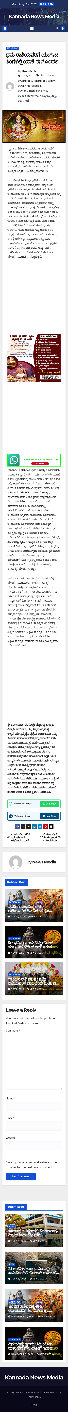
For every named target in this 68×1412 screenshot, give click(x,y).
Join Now (51, 803)
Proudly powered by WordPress (23, 1392)
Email (10, 1118)
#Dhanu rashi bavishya (32, 90)
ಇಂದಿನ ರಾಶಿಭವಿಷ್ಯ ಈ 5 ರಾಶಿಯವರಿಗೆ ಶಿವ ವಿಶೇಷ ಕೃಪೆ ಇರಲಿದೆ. (28, 910)
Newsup (54, 1392)
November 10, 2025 (23, 1316)
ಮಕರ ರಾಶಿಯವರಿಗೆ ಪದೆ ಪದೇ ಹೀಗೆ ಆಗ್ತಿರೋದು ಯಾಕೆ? (20, 837)
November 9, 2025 (22, 1354)
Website (11, 1137)
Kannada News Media (34, 16)
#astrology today (44, 80)
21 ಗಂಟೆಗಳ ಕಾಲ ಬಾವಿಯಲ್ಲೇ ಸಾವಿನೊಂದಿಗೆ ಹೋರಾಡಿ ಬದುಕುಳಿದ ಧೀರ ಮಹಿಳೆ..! (33, 1272)
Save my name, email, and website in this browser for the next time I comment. (31, 1165)
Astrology (12, 48)
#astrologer (47, 75)
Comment (13, 1030)
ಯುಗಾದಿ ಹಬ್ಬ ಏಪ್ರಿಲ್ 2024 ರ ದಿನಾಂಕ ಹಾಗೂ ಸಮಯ (47, 837)
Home (34, 1404)
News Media (29, 71)
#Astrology (25, 80)
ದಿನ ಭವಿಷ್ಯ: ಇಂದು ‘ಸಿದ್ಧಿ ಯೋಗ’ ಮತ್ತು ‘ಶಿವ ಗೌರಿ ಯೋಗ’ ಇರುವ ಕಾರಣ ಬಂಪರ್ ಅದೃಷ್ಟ (30, 946)
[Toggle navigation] (31, 28)
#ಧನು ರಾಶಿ (24, 100)
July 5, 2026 (19, 1241)
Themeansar (33, 1396)
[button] (57, 28)
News (11, 1226)
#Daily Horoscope (29, 85)
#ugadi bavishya (28, 95)
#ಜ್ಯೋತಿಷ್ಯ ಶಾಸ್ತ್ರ (48, 95)
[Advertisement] (34, 298)
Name (11, 1098)
